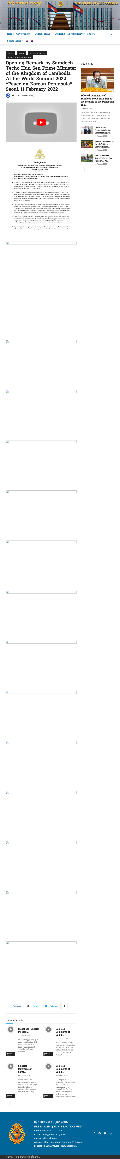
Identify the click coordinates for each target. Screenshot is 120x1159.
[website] (110, 1133)
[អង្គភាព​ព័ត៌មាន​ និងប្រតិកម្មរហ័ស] (60, 15)
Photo (10, 53)
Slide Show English (37, 53)
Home (10, 34)
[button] (110, 34)
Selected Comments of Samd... (63, 1032)
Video (21, 53)
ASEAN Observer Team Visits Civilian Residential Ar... (103, 158)
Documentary (75, 34)
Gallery (91, 34)
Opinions (60, 34)
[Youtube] (105, 1133)
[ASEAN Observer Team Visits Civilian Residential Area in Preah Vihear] (87, 158)
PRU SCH (15, 95)
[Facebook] (94, 1133)
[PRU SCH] (8, 95)
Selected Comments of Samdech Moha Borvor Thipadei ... (104, 144)
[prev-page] (8, 1103)
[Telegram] (99, 1133)
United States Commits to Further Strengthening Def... (103, 130)
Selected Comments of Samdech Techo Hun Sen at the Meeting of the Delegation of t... (97, 100)
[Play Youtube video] (41, 122)
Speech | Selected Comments (19, 57)
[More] (64, 1006)
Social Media (14, 41)
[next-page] (12, 1103)
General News (42, 34)
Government (23, 34)
